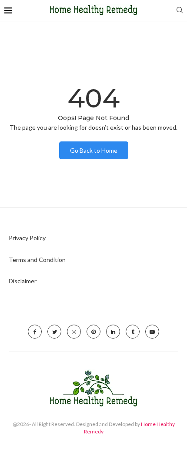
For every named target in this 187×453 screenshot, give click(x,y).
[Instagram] (74, 332)
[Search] (180, 10)
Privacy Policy (27, 238)
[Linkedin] (113, 332)
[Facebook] (35, 332)
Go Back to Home (93, 150)
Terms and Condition (37, 259)
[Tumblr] (133, 332)
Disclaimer (23, 281)
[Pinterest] (93, 332)
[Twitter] (54, 332)
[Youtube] (152, 332)
